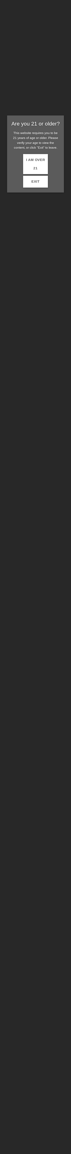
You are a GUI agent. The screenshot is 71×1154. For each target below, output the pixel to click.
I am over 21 (35, 164)
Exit (35, 181)
